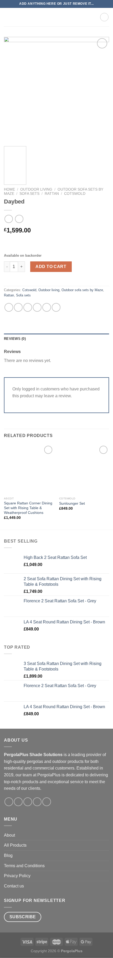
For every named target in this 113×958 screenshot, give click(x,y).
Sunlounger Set (72, 503)
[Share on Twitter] (27, 307)
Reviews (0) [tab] (15, 339)
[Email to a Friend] (37, 307)
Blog (8, 855)
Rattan (52, 194)
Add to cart (50, 266)
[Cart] (104, 17)
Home (9, 189)
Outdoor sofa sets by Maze (82, 290)
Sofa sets (29, 194)
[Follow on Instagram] (18, 801)
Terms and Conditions (24, 865)
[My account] (93, 17)
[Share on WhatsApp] (8, 307)
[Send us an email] (37, 801)
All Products (15, 845)
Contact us (14, 886)
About (9, 835)
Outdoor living (36, 189)
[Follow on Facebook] (8, 801)
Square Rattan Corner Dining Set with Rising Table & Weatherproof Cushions (28, 507)
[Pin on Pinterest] (46, 307)
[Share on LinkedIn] (56, 307)
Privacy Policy (17, 875)
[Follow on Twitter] (27, 801)
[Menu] (7, 17)
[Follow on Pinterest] (46, 801)
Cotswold (74, 194)
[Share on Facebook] (18, 307)
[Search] (85, 17)
